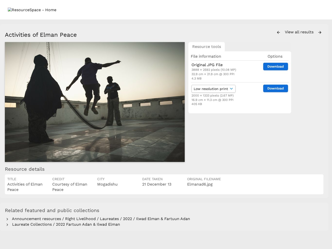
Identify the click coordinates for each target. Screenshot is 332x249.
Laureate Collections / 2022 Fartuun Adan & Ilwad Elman (65, 224)
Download (275, 66)
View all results (300, 32)
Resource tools (206, 46)
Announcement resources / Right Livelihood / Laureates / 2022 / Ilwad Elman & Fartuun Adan (100, 218)
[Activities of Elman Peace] (95, 102)
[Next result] (319, 32)
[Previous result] (278, 32)
